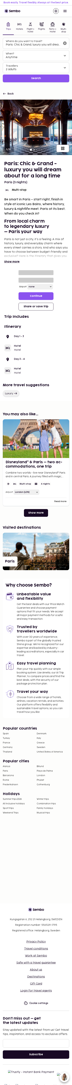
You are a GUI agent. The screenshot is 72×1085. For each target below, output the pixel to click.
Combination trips (46, 803)
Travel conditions (36, 948)
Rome (6, 780)
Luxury (9, 393)
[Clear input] (65, 43)
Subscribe (36, 1054)
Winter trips (43, 799)
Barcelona (8, 775)
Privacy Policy (36, 941)
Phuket (40, 780)
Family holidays (45, 808)
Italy (39, 738)
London (41, 775)
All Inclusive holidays (14, 803)
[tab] (8, 28)
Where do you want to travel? (24, 41)
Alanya (6, 766)
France (6, 742)
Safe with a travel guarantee (36, 962)
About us (36, 969)
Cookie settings (38, 1003)
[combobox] (33, 45)
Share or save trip (36, 306)
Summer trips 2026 (12, 799)
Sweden (41, 747)
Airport (23, 286)
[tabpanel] (36, 60)
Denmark (41, 733)
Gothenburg (43, 784)
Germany (8, 747)
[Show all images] (62, 148)
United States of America (50, 752)
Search (36, 78)
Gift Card (36, 983)
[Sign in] (56, 11)
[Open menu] (65, 11)
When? (10, 53)
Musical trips (43, 812)
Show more (12, 262)
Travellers (12, 65)
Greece (41, 742)
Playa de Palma (45, 771)
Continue (36, 296)
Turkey (6, 738)
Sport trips (8, 808)
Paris (5, 771)
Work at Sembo (36, 955)
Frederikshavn (10, 784)
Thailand (7, 752)
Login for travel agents (36, 990)
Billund (40, 766)
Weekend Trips (10, 812)
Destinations (36, 976)
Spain (6, 733)
